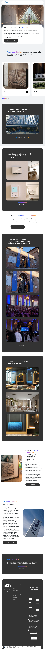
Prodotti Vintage (15, 597)
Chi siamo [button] (16, 227)
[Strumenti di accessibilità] (5, 647)
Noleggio (14, 599)
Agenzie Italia (22, 588)
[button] (4, 98)
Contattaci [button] (21, 568)
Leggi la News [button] (21, 137)
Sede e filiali (22, 586)
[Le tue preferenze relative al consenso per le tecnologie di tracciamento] (2, 647)
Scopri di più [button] (10, 40)
